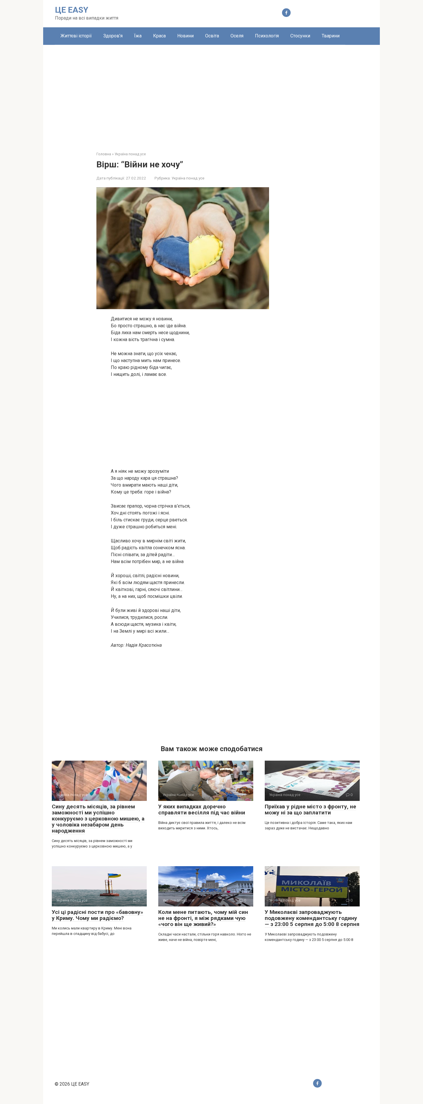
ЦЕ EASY (71, 10)
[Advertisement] (211, 93)
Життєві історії (76, 36)
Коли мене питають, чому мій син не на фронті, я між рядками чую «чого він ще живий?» (203, 918)
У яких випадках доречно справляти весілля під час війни (201, 809)
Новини (185, 36)
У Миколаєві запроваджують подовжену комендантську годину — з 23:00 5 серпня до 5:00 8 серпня (312, 918)
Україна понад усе (188, 178)
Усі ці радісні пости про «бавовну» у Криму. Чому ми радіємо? (97, 915)
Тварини (331, 36)
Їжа (138, 36)
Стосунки (300, 36)
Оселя (236, 36)
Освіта (212, 36)
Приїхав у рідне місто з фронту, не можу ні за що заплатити (310, 809)
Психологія (267, 36)
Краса (159, 36)
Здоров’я (113, 36)
